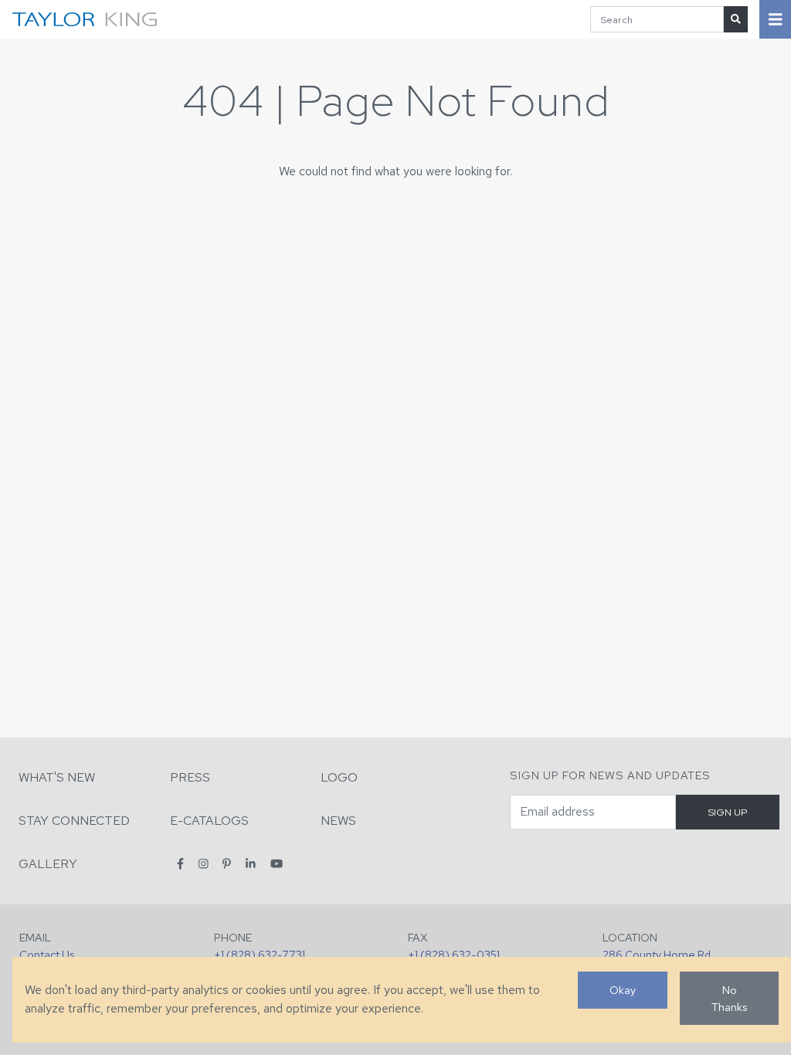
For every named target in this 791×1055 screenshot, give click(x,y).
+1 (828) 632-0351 (454, 954)
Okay (622, 989)
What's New (57, 777)
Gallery (48, 864)
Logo (339, 777)
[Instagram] (204, 863)
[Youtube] (276, 863)
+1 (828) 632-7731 (259, 954)
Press (190, 777)
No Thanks (729, 998)
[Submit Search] (736, 19)
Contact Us (46, 954)
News (338, 820)
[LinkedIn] (251, 863)
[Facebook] (180, 863)
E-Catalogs (209, 820)
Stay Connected (74, 820)
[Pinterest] (226, 863)
